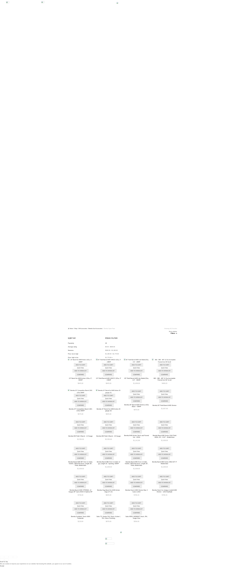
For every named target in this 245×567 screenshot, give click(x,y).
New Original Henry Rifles (122, 324)
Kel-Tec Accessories (122, 221)
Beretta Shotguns (122, 213)
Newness (71, 350)
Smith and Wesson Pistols (122, 71)
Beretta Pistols (122, 48)
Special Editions (122, 157)
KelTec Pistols (122, 271)
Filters (173, 333)
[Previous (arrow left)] (2, 559)
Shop (75, 328)
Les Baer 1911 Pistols (122, 69)
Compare (80, 374)
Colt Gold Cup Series (122, 106)
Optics (95, 8)
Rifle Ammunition (122, 253)
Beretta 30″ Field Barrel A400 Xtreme (164, 405)
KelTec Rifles (122, 164)
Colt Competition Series (122, 97)
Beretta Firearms (122, 273)
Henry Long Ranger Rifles (122, 309)
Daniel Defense (128, 546)
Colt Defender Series (122, 101)
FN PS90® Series (122, 174)
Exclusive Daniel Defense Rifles (122, 194)
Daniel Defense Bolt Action (123, 288)
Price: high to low (73, 357)
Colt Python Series (122, 121)
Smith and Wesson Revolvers (122, 74)
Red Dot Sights (122, 35)
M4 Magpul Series (122, 191)
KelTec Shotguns (122, 211)
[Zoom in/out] (15, 557)
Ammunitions (106, 8)
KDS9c (122, 134)
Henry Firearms (122, 290)
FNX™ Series (122, 67)
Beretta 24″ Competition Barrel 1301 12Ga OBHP (80, 410)
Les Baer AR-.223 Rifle (122, 179)
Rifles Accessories (122, 247)
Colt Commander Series (122, 95)
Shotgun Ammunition (122, 258)
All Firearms (122, 266)
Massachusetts (122, 138)
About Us (157, 8)
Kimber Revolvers (122, 149)
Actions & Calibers (122, 204)
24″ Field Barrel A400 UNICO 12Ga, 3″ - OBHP (108, 379)
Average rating (72, 347)
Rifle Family (122, 206)
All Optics (122, 29)
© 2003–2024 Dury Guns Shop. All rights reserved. (83, 554)
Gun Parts (86, 8)
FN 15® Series (122, 170)
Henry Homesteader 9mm (122, 298)
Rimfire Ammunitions (122, 256)
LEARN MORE (146, 8)
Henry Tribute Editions (122, 318)
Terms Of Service (92, 550)
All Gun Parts (123, 18)
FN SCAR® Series (122, 176)
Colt (125, 543)
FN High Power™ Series (122, 63)
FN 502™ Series (123, 52)
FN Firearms (122, 275)
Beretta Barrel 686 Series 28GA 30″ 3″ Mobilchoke (164, 462)
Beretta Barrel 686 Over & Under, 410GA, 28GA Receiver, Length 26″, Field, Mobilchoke (136, 463)
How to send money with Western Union (155, 552)
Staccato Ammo (122, 262)
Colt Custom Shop (122, 99)
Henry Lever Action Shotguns (122, 305)
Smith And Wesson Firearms (122, 279)
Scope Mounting (122, 37)
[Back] (70, 171)
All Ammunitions (122, 249)
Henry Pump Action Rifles (122, 311)
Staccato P (122, 82)
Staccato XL (122, 87)
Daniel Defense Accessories (122, 236)
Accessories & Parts (122, 8)
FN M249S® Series (122, 172)
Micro (122, 140)
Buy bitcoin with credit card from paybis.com (156, 548)
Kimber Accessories (122, 241)
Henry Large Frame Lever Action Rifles (122, 301)
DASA (122, 151)
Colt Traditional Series (122, 108)
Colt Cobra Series (122, 116)
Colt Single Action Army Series (122, 123)
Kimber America (129, 548)
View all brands (128, 552)
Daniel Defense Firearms (122, 286)
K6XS (122, 155)
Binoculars (122, 31)
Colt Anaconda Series (122, 114)
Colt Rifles (122, 183)
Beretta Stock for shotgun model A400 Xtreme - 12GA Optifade (164, 491)
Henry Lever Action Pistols (122, 303)
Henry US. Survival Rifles (122, 320)
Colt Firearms (122, 284)
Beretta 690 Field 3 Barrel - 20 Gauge (108, 436)
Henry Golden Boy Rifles (122, 296)
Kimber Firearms (122, 326)
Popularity (71, 343)
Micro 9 (122, 142)
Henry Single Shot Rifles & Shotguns (122, 316)
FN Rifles (122, 168)
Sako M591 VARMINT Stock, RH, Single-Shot (136, 517)
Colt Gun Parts (122, 20)
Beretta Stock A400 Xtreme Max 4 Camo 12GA (136, 491)
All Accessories (122, 215)
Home (71, 328)
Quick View (80, 368)
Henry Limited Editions (122, 307)
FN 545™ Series (123, 59)
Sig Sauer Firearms (74, 550)
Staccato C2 (122, 78)
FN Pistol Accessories (122, 226)
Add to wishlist (80, 371)
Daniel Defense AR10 (122, 198)
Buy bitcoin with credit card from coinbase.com (157, 550)
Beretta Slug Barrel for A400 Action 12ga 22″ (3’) (108, 491)
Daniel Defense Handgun (122, 125)
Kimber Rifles (122, 202)
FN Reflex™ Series (122, 65)
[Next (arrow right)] (6, 559)
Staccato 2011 (122, 281)
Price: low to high (73, 354)
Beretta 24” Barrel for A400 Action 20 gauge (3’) (108, 410)
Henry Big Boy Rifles (122, 200)
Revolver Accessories (122, 245)
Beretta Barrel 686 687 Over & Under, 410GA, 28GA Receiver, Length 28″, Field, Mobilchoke (80, 463)
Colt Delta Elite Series (122, 104)
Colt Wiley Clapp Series (122, 110)
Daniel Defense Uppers (123, 22)
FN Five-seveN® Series (122, 61)
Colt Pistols (122, 89)
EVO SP (122, 131)
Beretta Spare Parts (123, 219)
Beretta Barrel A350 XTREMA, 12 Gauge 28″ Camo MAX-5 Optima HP (80, 491)
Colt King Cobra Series (122, 119)
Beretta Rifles (122, 166)
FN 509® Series (122, 54)
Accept (2, 566)
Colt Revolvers (122, 112)
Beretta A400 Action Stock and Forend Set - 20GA (136, 436)
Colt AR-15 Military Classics (122, 187)
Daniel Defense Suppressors (122, 27)
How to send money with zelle (152, 543)
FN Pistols (122, 50)
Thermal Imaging (122, 44)
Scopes (122, 39)
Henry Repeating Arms (131, 550)
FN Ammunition (122, 260)
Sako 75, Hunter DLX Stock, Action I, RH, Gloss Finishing (108, 517)
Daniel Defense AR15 (122, 196)
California (122, 129)
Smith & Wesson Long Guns (122, 181)
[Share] (6, 557)
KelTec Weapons (122, 268)
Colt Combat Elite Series (122, 91)
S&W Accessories (122, 232)
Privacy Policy (91, 548)
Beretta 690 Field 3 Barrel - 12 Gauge (80, 436)
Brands (136, 8)
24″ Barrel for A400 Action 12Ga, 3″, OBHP (80, 379)
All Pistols (122, 46)
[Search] (223, 3)
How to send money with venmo (152, 546)
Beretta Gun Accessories (122, 217)
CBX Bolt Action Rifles (122, 185)
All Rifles (122, 161)
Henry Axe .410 (122, 292)
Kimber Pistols (122, 127)
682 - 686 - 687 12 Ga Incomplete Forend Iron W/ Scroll (164, 379)
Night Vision (122, 33)
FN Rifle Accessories (122, 230)
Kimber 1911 (122, 136)
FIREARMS (75, 8)
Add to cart (80, 365)
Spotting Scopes (122, 41)
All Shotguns (122, 209)
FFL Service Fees (92, 552)
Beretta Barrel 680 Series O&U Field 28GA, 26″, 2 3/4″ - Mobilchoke (164, 436)
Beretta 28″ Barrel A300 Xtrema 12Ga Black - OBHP (136, 405)
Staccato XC (122, 84)
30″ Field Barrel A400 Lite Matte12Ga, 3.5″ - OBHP (136, 379)
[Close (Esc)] (2, 557)
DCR (122, 153)
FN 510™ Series (123, 56)
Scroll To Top (4, 561)
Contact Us (168, 8)
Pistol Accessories (122, 243)
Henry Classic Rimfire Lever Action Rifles (122, 294)
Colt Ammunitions (122, 264)
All (122, 16)
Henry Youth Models (122, 322)
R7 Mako (122, 146)
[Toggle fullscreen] (11, 557)
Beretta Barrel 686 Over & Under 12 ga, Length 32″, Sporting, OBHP (108, 462)
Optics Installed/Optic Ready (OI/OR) (122, 144)
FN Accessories (122, 224)
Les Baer (122, 277)
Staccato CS (122, 80)
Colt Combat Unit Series (122, 93)
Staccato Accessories (122, 234)
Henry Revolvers (123, 313)
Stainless (122, 159)
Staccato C (122, 76)
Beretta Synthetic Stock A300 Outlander (80, 517)
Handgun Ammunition (122, 251)
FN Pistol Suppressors (122, 228)
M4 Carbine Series (122, 189)
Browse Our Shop (73, 552)
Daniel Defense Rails (122, 24)
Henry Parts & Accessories (123, 238)
